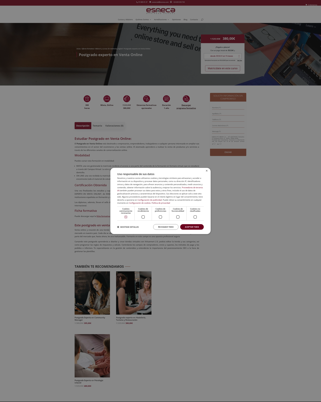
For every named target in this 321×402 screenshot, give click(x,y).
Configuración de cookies (140, 203)
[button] (128, 227)
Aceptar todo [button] (192, 227)
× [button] (207, 171)
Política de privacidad (161, 203)
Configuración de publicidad (150, 199)
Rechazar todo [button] (166, 227)
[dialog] (160, 201)
